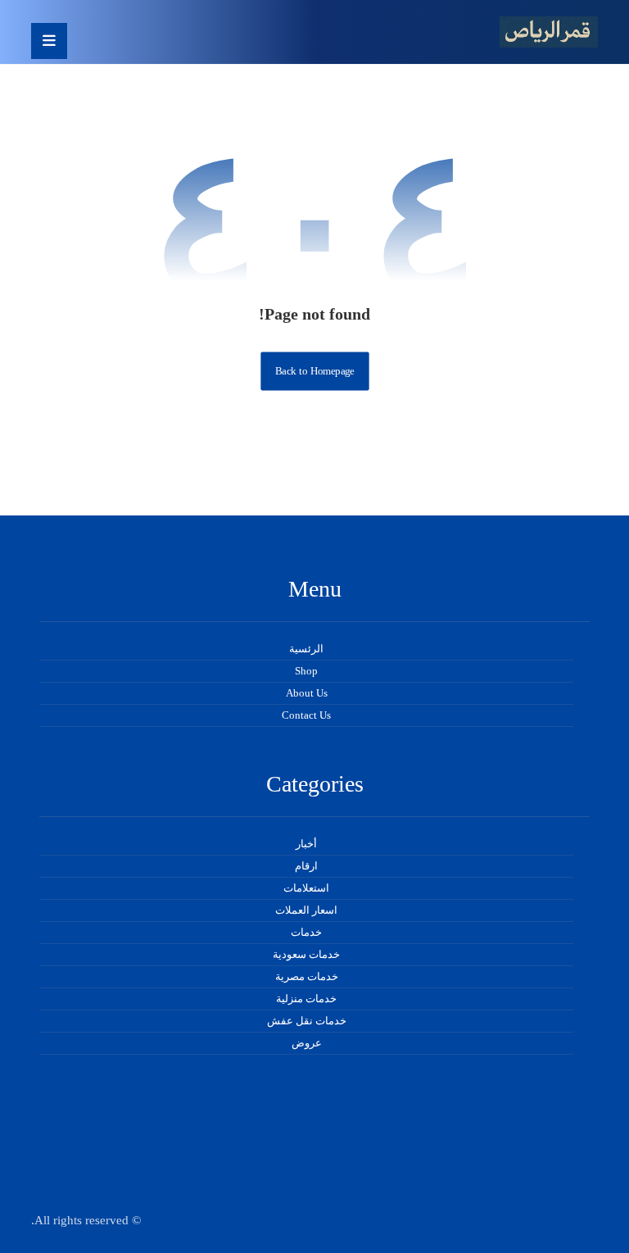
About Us (307, 693)
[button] (49, 41)
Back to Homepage (314, 371)
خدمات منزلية (306, 998)
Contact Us (306, 715)
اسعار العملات (306, 910)
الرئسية (306, 648)
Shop (306, 671)
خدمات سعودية (306, 954)
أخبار (306, 844)
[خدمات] (549, 32)
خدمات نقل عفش (306, 1021)
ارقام (306, 866)
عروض (307, 1043)
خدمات (306, 932)
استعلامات (306, 888)
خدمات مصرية (306, 976)
